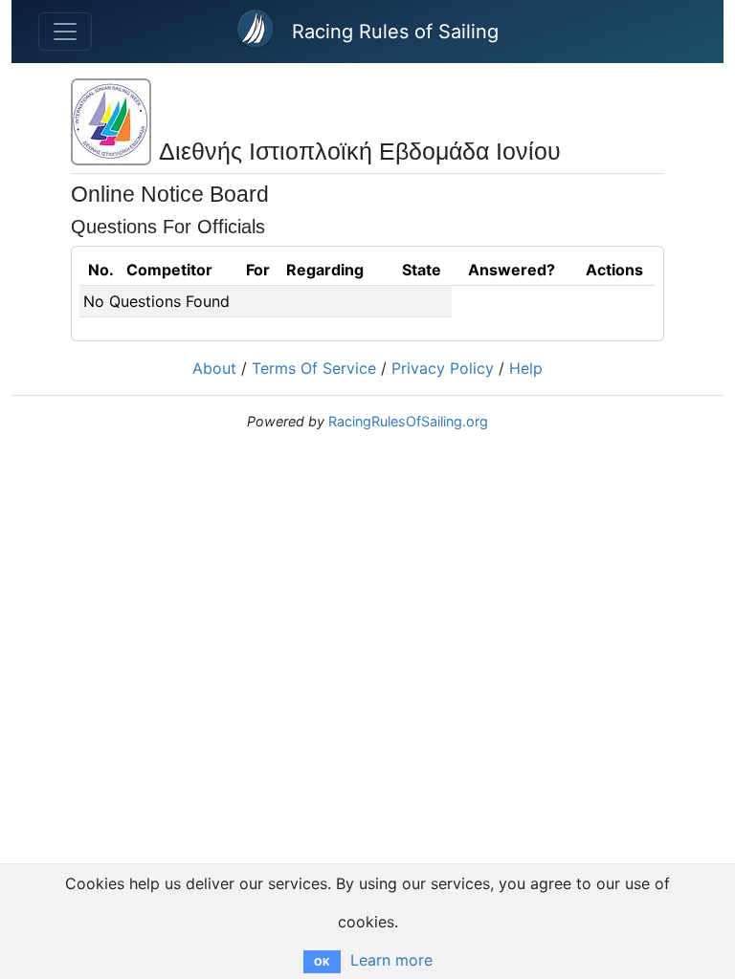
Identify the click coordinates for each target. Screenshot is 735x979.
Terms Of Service (314, 368)
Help (526, 368)
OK (322, 961)
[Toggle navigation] (65, 31)
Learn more (391, 959)
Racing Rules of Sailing (395, 31)
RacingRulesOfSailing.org (408, 421)
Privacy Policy (442, 368)
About (214, 368)
